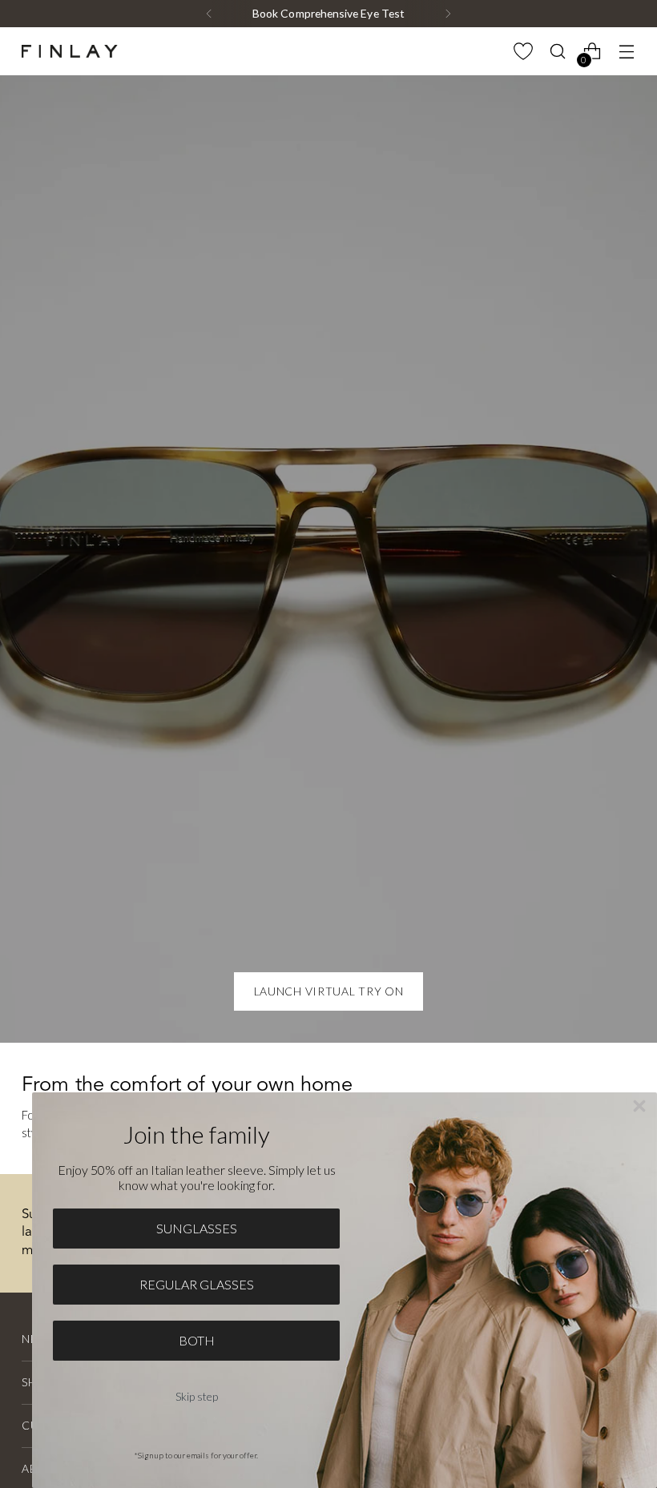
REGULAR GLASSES (196, 1284)
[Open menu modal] (627, 51)
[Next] (448, 13)
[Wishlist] (523, 51)
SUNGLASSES (196, 1228)
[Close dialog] (639, 1106)
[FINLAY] (70, 51)
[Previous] (209, 13)
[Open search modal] (558, 51)
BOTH (197, 1340)
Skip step (196, 1396)
